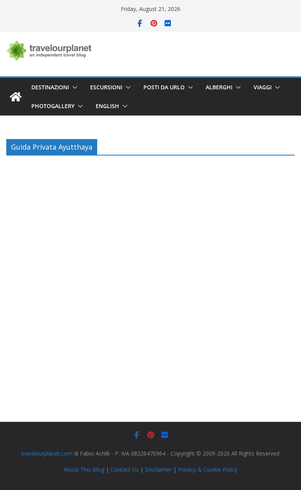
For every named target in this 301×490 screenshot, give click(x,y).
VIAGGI (263, 87)
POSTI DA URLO (164, 87)
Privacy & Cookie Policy (208, 469)
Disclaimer (158, 469)
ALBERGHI (219, 87)
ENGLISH (107, 106)
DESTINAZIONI (50, 87)
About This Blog (83, 469)
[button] (73, 87)
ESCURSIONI (106, 87)
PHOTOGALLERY (52, 106)
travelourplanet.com (47, 453)
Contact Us (125, 469)
